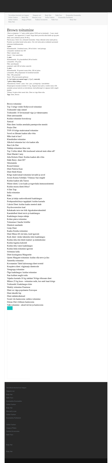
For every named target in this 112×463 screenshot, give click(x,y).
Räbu (9, 195)
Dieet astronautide (14, 115)
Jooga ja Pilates (26, 19)
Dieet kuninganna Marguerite (19, 254)
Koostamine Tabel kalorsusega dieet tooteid (25, 263)
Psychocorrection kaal (16, 207)
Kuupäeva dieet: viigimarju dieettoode (23, 266)
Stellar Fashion (13, 17)
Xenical (10, 121)
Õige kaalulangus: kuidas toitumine (22, 272)
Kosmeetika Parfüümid (65, 17)
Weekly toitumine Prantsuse (18, 287)
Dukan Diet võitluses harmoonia (20, 302)
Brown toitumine (14, 104)
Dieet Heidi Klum (14, 172)
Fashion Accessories (41, 19)
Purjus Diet (11, 127)
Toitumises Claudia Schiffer (18, 222)
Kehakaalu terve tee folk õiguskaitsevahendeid (26, 210)
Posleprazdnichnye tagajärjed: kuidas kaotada (26, 201)
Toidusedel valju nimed (17, 110)
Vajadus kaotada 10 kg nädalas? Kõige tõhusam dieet (29, 278)
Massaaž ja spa (36, 17)
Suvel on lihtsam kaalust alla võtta (21, 133)
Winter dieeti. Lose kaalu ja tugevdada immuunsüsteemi (30, 183)
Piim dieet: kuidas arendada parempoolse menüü (27, 124)
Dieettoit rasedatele (15, 225)
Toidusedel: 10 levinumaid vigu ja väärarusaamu (27, 113)
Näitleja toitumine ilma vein (18, 148)
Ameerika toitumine (15, 260)
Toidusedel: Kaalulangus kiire (19, 284)
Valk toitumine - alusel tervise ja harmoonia (25, 305)
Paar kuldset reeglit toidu (17, 275)
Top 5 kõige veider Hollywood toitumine (24, 107)
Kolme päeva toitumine (17, 219)
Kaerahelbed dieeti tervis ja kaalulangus (23, 213)
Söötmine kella (13, 252)
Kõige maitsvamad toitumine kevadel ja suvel (26, 175)
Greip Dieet (12, 228)
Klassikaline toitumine (16, 139)
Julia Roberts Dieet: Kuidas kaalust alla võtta (25, 157)
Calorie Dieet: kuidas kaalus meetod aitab (24, 204)
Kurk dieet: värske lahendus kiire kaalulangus (26, 237)
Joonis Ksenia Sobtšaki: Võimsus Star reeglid (26, 178)
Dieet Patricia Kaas (15, 169)
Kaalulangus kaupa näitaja (18, 216)
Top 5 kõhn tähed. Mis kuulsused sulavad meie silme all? (31, 151)
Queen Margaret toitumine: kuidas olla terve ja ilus (28, 257)
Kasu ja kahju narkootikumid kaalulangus (24, 198)
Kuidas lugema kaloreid (17, 243)
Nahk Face (58, 15)
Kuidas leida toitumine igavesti (20, 249)
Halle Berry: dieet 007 (16, 160)
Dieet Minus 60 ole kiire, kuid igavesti (23, 234)
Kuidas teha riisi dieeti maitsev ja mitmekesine (26, 240)
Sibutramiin (12, 163)
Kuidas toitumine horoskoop (19, 118)
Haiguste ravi (37, 15)
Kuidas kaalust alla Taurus (18, 181)
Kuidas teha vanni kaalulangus (20, 246)
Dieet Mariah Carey (15, 154)
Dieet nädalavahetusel (16, 296)
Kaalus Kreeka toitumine (17, 231)
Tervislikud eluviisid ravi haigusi (18, 15)
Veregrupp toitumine (15, 269)
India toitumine (13, 192)
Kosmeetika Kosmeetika (73, 15)
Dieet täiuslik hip (14, 293)
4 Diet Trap (12, 189)
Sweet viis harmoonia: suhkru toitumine (23, 299)
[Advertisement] (30, 6)
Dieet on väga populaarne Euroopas (22, 290)
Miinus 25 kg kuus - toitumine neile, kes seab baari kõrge (31, 281)
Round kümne (13, 166)
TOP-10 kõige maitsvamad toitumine (22, 130)
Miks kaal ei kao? (14, 136)
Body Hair (48, 15)
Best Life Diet (13, 145)
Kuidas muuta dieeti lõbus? (18, 186)
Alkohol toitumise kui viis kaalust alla (23, 142)
